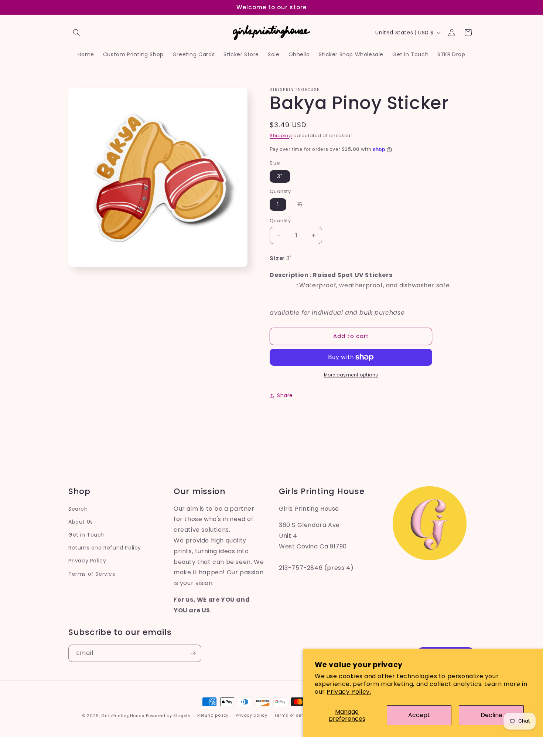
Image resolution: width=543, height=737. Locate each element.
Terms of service (293, 715)
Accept (419, 715)
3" (280, 176)
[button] (76, 32)
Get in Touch (86, 534)
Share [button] (285, 395)
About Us (80, 521)
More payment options (351, 375)
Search (78, 509)
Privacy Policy (87, 560)
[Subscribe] (193, 653)
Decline (491, 715)
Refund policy (213, 715)
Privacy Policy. (349, 691)
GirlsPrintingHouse (122, 716)
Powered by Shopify (168, 716)
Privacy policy (251, 715)
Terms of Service (92, 574)
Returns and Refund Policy (104, 547)
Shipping (281, 135)
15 (303, 205)
